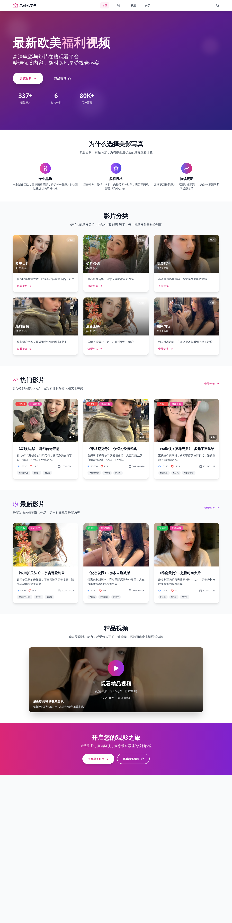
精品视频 (60, 78)
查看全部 (209, 384)
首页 (104, 5)
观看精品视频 (131, 759)
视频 (133, 5)
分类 (119, 5)
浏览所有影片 (96, 759)
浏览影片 (26, 78)
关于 (147, 5)
